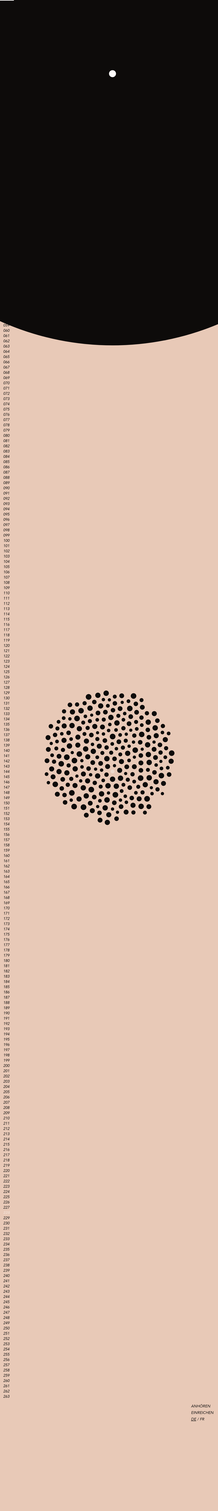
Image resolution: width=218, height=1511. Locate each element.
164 (6, 876)
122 (6, 656)
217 (6, 1155)
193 (6, 1029)
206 (6, 1097)
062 (6, 341)
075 (6, 409)
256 (6, 1359)
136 (6, 729)
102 (6, 551)
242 (6, 1286)
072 (6, 393)
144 (6, 771)
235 (6, 1249)
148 (6, 792)
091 (6, 493)
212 (6, 1128)
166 (6, 887)
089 (6, 482)
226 (6, 1202)
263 (6, 1396)
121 (6, 651)
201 (6, 1071)
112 (6, 603)
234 (6, 1244)
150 (6, 803)
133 (6, 714)
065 (6, 356)
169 (6, 903)
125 (6, 672)
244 (6, 1296)
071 (6, 388)
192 (6, 1023)
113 (6, 608)
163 (6, 871)
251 (6, 1333)
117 (6, 630)
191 (6, 1018)
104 (6, 561)
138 (6, 740)
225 (6, 1197)
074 (6, 404)
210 (6, 1118)
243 (6, 1291)
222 (6, 1181)
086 (6, 467)
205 (6, 1092)
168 (6, 897)
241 (6, 1281)
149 (6, 798)
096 (6, 519)
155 (6, 829)
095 (6, 514)
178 (6, 950)
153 (6, 819)
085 (6, 461)
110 (6, 593)
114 (6, 614)
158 (6, 845)
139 (6, 745)
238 (6, 1265)
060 (6, 330)
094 (6, 509)
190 (6, 1013)
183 (6, 976)
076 (6, 414)
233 (6, 1239)
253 (6, 1344)
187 (6, 997)
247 (6, 1312)
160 (6, 855)
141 (6, 756)
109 (6, 587)
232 (6, 1233)
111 (6, 598)
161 (6, 861)
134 (6, 719)
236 (6, 1254)
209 (6, 1113)
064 (6, 351)
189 (6, 1008)
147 (6, 787)
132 (6, 708)
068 (6, 372)
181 (6, 966)
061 (6, 335)
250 (6, 1328)
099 (6, 535)
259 (6, 1375)
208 (6, 1107)
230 (6, 1223)
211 (6, 1123)
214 (6, 1139)
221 (6, 1176)
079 (6, 430)
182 (6, 971)
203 (6, 1081)
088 (6, 477)
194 (6, 1034)
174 (6, 929)
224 (6, 1191)
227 (6, 1207)
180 (6, 960)
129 (6, 693)
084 (6, 456)
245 (6, 1302)
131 (6, 703)
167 (6, 892)
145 (6, 777)
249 (6, 1323)
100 (6, 540)
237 (6, 1260)
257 (6, 1365)
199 (6, 1060)
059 (6, 325)
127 (6, 682)
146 (6, 782)
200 (6, 1065)
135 (6, 724)
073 (6, 398)
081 (6, 440)
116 (6, 624)
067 (6, 367)
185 (6, 987)
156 (6, 834)
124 (6, 666)
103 (6, 556)
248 (6, 1317)
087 (6, 472)
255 (6, 1354)
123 (6, 661)
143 (6, 766)
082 (6, 446)
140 (6, 750)
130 (6, 698)
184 (6, 981)
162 (6, 866)
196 (6, 1044)
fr (202, 1419)
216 (6, 1149)
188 (6, 1002)
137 (6, 735)
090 (6, 488)
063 (6, 346)
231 (6, 1228)
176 (6, 939)
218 (6, 1160)
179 (6, 955)
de (193, 1419)
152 (6, 813)
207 (6, 1102)
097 (6, 524)
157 (6, 840)
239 (6, 1270)
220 (6, 1170)
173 (6, 924)
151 (6, 808)
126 (6, 677)
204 (6, 1086)
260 (6, 1380)
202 (6, 1076)
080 (6, 435)
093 (6, 503)
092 (6, 498)
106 (6, 572)
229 (6, 1218)
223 (6, 1186)
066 (6, 362)
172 (6, 918)
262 (6, 1391)
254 (6, 1349)
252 (6, 1338)
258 (6, 1370)
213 (6, 1134)
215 (6, 1144)
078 (6, 425)
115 (6, 619)
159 (6, 850)
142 (6, 761)
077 (6, 419)
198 (6, 1055)
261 (6, 1386)
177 (6, 945)
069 (6, 377)
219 (6, 1165)
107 (6, 577)
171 (6, 913)
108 (6, 582)
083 (6, 451)
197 (6, 1050)
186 (6, 992)
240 (6, 1275)
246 (6, 1307)
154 (6, 824)
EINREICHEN (202, 1412)
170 (6, 908)
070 (6, 383)
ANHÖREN (200, 1406)
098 (6, 530)
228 (6, 1212)
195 (6, 1039)
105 (6, 566)
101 (6, 545)
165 (6, 882)
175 (6, 934)
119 (6, 640)
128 (6, 687)
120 (6, 645)
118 (6, 635)
